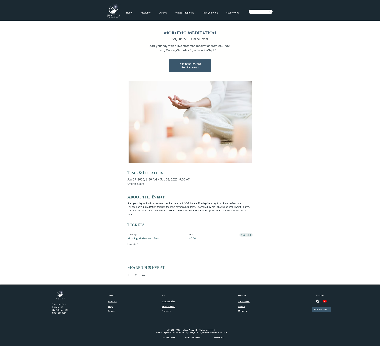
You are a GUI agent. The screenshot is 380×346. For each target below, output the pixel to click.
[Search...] (270, 12)
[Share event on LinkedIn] (143, 275)
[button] (186, 13)
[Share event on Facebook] (129, 275)
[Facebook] (318, 301)
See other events (190, 67)
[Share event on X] (136, 275)
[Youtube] (325, 301)
